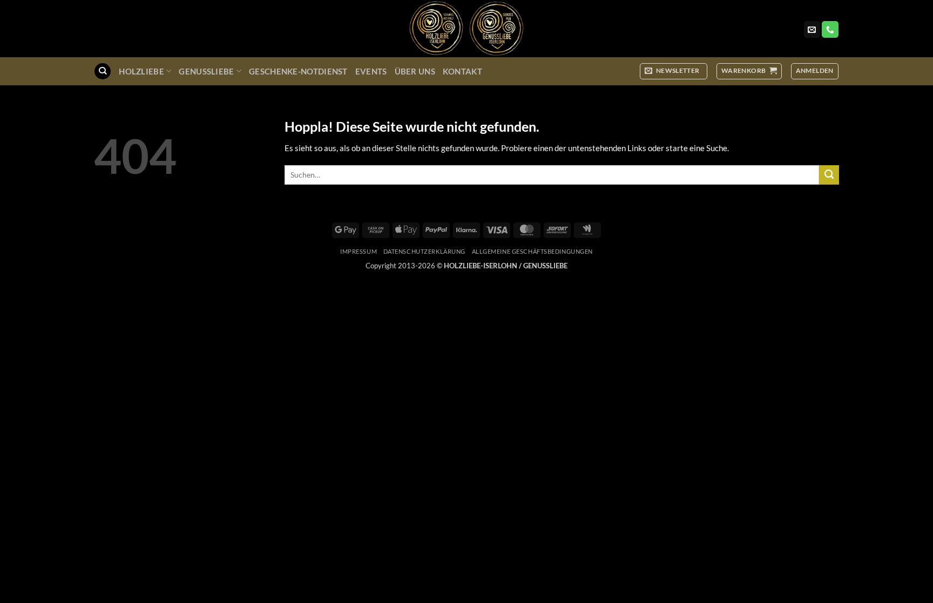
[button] (673, 71)
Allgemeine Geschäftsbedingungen (532, 251)
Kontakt (462, 71)
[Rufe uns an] (830, 29)
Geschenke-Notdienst (298, 71)
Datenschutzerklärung (424, 251)
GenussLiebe (206, 71)
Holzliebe (141, 71)
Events (371, 71)
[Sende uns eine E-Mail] (812, 29)
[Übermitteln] (829, 175)
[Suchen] (102, 71)
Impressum (358, 251)
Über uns (415, 71)
